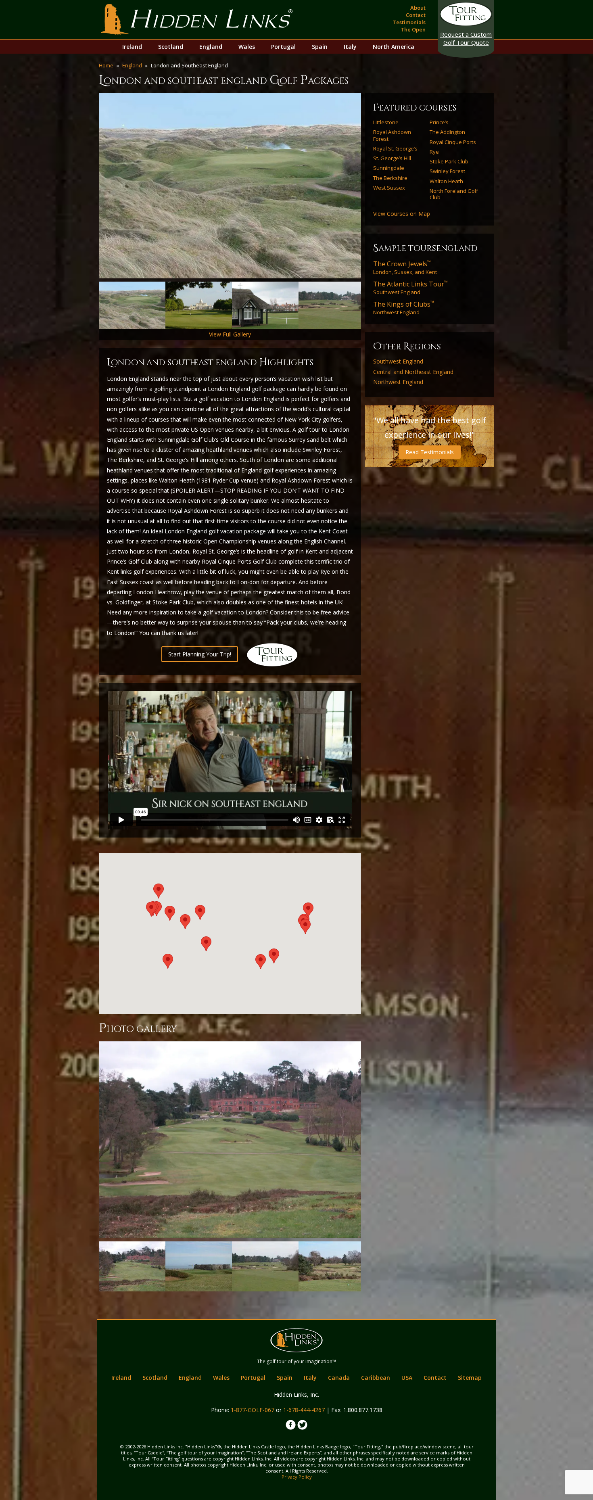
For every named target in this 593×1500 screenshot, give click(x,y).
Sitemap (470, 1377)
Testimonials (409, 22)
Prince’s (439, 122)
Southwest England (410, 288)
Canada (339, 1377)
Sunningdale (388, 168)
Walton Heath (446, 181)
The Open (413, 29)
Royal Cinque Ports (453, 142)
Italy (350, 46)
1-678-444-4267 (304, 1410)
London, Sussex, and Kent (405, 267)
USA (406, 1377)
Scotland (170, 46)
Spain (320, 46)
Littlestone (386, 122)
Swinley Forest (447, 171)
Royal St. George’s (395, 148)
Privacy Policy (297, 1477)
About (418, 7)
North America (393, 46)
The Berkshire (390, 178)
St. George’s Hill (392, 158)
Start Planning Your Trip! (199, 654)
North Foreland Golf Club (454, 194)
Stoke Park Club (449, 161)
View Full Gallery (230, 334)
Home (106, 65)
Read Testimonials (429, 452)
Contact (416, 15)
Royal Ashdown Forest (392, 135)
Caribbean (375, 1377)
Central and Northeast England (413, 372)
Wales (246, 46)
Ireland (132, 46)
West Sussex (389, 187)
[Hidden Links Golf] (196, 19)
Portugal (283, 46)
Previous (87, 186)
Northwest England (403, 308)
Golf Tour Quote (466, 38)
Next (373, 186)
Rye (434, 151)
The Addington (447, 132)
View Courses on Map (401, 213)
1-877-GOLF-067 (252, 1410)
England (210, 46)
